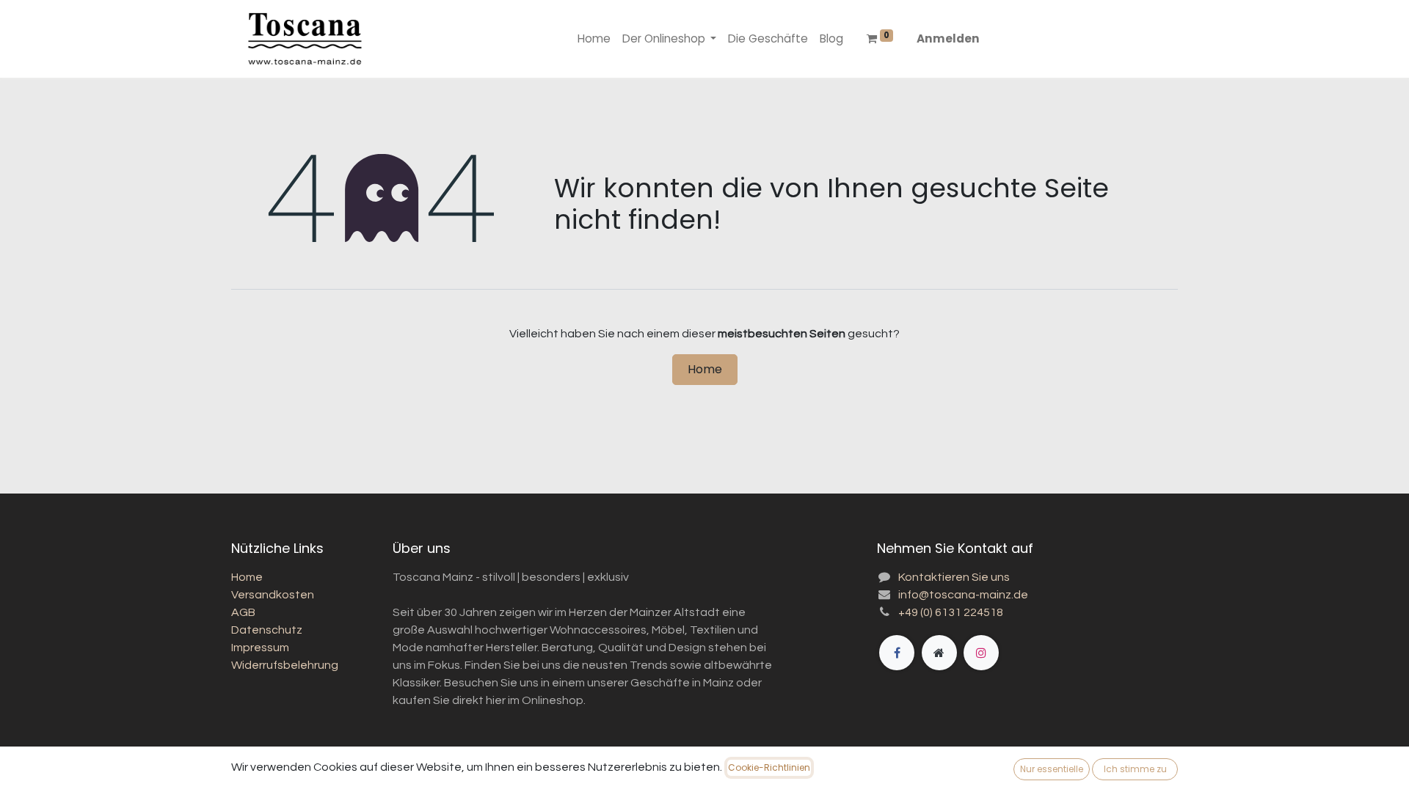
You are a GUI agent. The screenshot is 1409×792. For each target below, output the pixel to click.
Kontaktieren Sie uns (954, 577)
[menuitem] (594, 39)
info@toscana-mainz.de (963, 595)
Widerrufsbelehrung (284, 665)
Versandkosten (272, 595)
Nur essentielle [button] (1051, 769)
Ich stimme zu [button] (1135, 769)
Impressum (260, 647)
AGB (243, 612)
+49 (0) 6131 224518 (950, 612)
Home (705, 369)
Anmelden (948, 38)
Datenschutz (266, 630)
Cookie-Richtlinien (769, 767)
